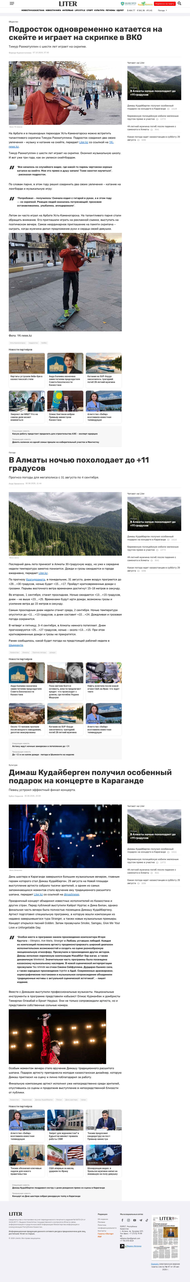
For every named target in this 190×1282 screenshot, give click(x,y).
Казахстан (14, 652)
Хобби (44, 343)
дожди (52, 652)
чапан (83, 1100)
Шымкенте (16, 645)
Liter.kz (83, 142)
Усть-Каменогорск (17, 343)
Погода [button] (161, 10)
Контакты (102, 1231)
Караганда (27, 1100)
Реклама (101, 1222)
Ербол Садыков (16, 796)
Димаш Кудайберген (44, 1100)
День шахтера (71, 1100)
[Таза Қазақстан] (146, 4)
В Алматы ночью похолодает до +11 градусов (153, 92)
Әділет (120, 10)
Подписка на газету (164, 4)
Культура (99, 10)
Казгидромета (35, 579)
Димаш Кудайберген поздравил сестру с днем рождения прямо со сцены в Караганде (58, 1188)
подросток (33, 343)
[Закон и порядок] (129, 4)
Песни (59, 1100)
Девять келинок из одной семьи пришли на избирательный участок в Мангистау (55, 442)
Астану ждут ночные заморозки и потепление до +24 (40, 746)
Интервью (67, 10)
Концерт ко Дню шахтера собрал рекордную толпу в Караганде (46, 1196)
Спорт (90, 10)
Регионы (110, 10)
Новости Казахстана (32, 10)
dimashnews (71, 894)
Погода (133, 88)
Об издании (103, 1219)
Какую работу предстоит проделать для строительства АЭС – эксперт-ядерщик (55, 434)
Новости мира (53, 10)
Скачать (155, 1264)
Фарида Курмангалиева (20, 53)
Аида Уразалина (16, 483)
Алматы (26, 652)
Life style (80, 10)
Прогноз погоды (39, 652)
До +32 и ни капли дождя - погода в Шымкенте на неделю (43, 754)
